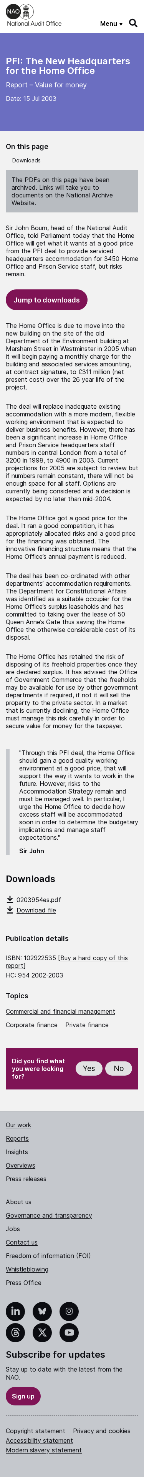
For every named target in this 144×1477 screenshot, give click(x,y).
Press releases (26, 1179)
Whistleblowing (27, 1269)
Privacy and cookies (102, 1431)
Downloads (26, 160)
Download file (36, 910)
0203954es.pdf (39, 900)
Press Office (23, 1283)
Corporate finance (32, 1025)
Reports (17, 1138)
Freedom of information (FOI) (48, 1256)
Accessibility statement (39, 1440)
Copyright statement (35, 1431)
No (119, 1068)
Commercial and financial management (60, 1011)
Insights (17, 1152)
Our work (18, 1125)
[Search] (133, 23)
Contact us (22, 1242)
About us (18, 1202)
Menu (108, 23)
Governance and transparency (49, 1215)
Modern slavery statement (44, 1450)
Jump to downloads (46, 300)
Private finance (87, 1025)
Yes (89, 1068)
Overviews (20, 1165)
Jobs (13, 1229)
